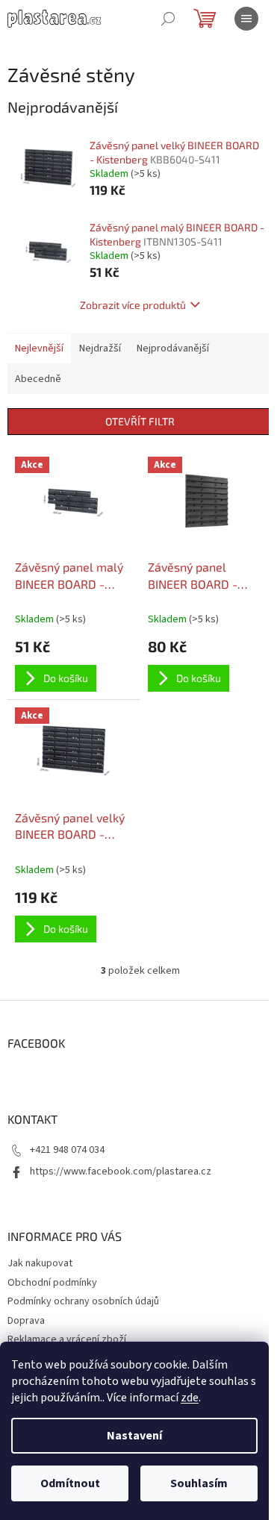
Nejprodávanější (173, 348)
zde (190, 1397)
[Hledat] (168, 19)
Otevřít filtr (140, 421)
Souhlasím (199, 1483)
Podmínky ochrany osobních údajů (83, 1301)
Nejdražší (100, 348)
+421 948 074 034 (67, 1149)
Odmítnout (70, 1483)
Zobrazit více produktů (133, 304)
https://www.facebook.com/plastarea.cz (120, 1171)
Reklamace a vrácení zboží (66, 1339)
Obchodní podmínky (52, 1282)
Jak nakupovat (39, 1263)
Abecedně (38, 379)
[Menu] (246, 19)
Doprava (26, 1320)
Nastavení (134, 1435)
